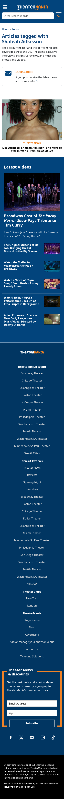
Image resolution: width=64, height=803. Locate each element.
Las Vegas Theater (32, 402)
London (32, 605)
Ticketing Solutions (32, 656)
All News (32, 584)
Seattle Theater (32, 431)
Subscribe (32, 723)
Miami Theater (32, 409)
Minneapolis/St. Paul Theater (32, 446)
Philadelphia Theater (32, 417)
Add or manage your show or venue (32, 642)
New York (32, 598)
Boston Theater (32, 395)
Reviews (32, 475)
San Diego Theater (32, 555)
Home (5, 29)
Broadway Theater (32, 373)
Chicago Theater (32, 380)
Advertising (32, 634)
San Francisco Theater (32, 424)
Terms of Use (28, 786)
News (15, 29)
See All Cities (32, 453)
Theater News (32, 143)
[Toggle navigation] (2, 7)
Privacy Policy (11, 786)
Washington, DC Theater (32, 438)
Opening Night (32, 482)
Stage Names (32, 620)
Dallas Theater (32, 518)
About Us (32, 649)
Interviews (32, 489)
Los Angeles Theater (32, 388)
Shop (32, 627)
